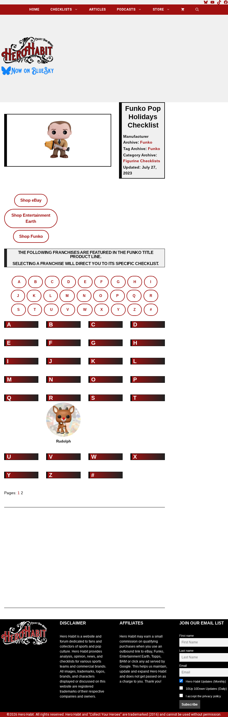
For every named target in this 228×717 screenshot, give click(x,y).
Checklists (61, 9)
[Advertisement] (145, 56)
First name (186, 635)
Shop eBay (30, 200)
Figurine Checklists (141, 161)
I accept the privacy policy (203, 696)
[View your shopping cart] (182, 9)
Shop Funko (31, 236)
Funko (146, 142)
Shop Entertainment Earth (30, 218)
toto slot (6, 658)
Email (183, 665)
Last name (186, 650)
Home (34, 9)
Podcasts (126, 9)
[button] (197, 9)
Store (158, 9)
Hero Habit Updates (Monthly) (205, 681)
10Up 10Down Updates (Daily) (206, 688)
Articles (97, 9)
